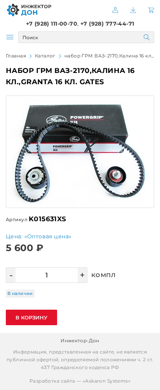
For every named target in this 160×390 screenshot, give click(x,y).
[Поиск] (146, 37)
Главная (16, 56)
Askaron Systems (106, 381)
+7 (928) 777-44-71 (107, 23)
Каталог (45, 56)
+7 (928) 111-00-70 (52, 23)
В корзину (31, 317)
